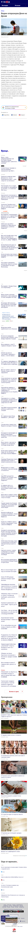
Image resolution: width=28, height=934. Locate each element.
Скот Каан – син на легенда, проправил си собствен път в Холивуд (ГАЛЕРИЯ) (9, 612)
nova (3, 871)
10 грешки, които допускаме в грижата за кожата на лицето (12, 776)
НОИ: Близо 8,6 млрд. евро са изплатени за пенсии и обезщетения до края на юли (9, 543)
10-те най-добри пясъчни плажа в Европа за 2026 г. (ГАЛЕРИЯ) (8, 627)
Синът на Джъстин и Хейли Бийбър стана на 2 (12, 877)
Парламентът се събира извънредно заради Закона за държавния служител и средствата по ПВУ (9, 400)
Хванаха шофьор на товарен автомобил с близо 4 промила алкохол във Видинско (9, 514)
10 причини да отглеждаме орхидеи (11, 833)
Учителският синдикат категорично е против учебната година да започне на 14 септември (8, 683)
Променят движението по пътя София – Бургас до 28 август (9, 604)
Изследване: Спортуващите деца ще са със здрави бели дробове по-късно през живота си (9, 216)
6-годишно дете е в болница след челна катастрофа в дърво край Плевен (8, 487)
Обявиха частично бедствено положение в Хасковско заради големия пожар (9, 656)
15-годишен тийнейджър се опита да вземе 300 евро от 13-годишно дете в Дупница (9, 363)
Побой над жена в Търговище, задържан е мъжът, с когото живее (8, 354)
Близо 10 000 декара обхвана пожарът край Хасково (8, 578)
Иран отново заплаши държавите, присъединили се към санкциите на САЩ (9, 296)
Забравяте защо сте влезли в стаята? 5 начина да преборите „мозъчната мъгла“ (9, 596)
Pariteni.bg (4, 907)
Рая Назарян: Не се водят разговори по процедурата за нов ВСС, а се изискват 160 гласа (9, 188)
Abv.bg (5, 904)
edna (3, 880)
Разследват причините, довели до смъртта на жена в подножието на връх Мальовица (9, 265)
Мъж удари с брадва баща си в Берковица (9, 286)
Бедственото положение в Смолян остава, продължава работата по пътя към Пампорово (9, 197)
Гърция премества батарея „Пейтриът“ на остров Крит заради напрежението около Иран (9, 505)
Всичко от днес (14, 691)
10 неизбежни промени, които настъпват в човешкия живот (13, 756)
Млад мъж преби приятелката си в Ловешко (9, 328)
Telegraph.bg (21, 907)
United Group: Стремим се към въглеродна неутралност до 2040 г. (8, 169)
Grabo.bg (21, 905)
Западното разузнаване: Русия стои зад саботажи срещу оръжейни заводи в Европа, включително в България (9, 533)
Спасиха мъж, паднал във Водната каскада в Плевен (9, 425)
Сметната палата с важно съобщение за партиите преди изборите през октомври (8, 552)
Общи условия (19, 926)
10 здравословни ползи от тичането (11, 735)
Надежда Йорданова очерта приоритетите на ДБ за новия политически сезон (9, 460)
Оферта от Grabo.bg (4, 312)
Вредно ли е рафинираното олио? (10, 851)
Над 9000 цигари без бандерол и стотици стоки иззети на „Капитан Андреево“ (9, 478)
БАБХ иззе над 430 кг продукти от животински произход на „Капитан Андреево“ (8, 226)
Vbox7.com (9, 904)
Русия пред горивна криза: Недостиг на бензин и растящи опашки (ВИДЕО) (9, 452)
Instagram (23, 115)
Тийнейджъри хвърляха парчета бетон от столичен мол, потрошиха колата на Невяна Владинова (9, 587)
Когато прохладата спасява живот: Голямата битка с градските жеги (14, 868)
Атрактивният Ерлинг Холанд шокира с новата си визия (9, 619)
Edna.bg (8, 907)
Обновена (3, 670)
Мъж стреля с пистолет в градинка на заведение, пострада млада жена (8, 444)
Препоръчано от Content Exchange (19, 855)
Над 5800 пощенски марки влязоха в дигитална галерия (9, 409)
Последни (5, 5)
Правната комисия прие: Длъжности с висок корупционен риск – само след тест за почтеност (8, 178)
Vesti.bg (12, 907)
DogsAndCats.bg (19, 904)
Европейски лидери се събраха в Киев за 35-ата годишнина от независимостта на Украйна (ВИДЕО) (9, 390)
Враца (4, 150)
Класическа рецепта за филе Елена (11, 796)
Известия (23, 921)
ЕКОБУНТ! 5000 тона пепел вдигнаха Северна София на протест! (14, 715)
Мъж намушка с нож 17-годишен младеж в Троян (8, 345)
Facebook (15, 115)
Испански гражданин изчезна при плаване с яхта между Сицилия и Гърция (9, 337)
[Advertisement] (14, 133)
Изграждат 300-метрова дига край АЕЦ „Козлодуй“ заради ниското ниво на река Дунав (9, 305)
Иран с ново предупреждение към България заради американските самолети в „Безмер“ (9, 160)
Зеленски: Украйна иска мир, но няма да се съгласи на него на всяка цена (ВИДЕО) (9, 206)
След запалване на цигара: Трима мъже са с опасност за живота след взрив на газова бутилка (9, 380)
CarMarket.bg (5, 905)
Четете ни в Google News (14, 914)
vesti (3, 889)
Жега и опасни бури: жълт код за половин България (8, 570)
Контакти (22, 918)
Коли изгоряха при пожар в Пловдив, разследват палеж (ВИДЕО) (9, 255)
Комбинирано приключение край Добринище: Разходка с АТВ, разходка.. (9, 318)
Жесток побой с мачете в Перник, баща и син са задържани (8, 371)
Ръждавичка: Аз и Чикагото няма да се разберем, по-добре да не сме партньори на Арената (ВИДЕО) (9, 637)
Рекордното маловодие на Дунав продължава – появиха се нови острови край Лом (9, 435)
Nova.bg (16, 907)
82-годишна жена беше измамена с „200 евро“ (8, 416)
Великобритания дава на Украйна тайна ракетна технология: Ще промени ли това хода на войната (9, 247)
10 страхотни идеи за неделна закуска (12, 814)
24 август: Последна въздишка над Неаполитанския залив (9, 886)
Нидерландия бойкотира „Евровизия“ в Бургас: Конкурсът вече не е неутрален (8, 646)
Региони (17, 5)
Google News (6, 115)
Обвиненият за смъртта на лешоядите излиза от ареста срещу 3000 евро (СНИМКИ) (9, 674)
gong (3, 899)
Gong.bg (13, 904)
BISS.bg (10, 905)
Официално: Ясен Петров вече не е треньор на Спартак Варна (13, 895)
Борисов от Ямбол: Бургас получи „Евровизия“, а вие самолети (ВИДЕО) (9, 523)
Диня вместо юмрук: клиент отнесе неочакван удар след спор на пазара (9, 496)
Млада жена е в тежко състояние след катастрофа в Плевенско (9, 469)
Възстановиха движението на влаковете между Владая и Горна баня (9, 561)
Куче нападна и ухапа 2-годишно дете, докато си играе (8, 664)
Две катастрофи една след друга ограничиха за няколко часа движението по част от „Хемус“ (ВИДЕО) (9, 237)
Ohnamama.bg (16, 905)
